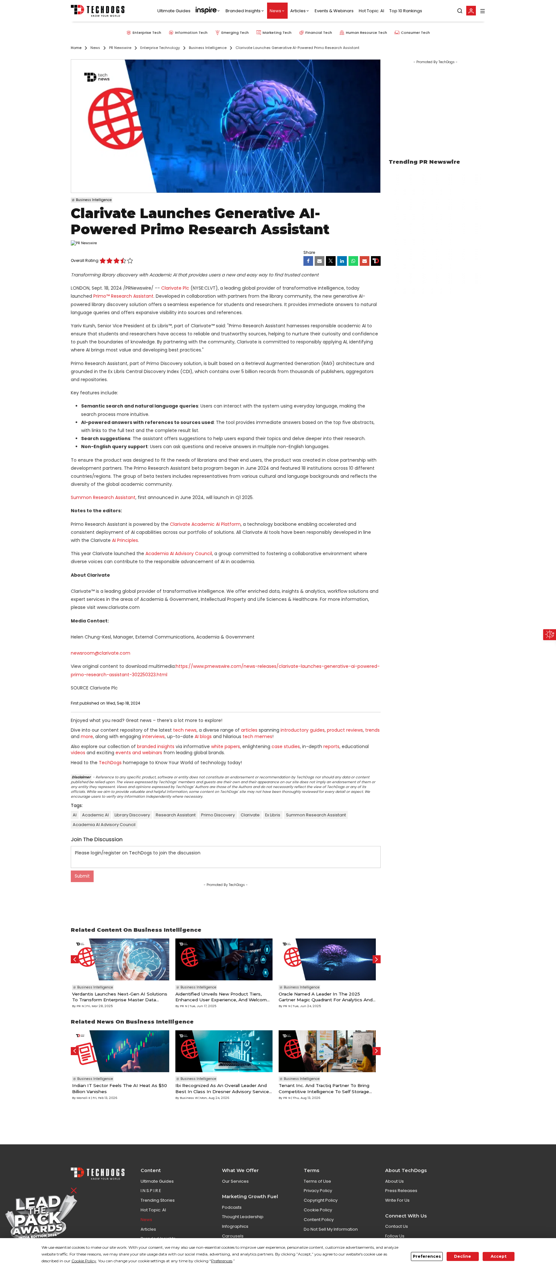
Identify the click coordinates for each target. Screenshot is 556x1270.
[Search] (460, 11)
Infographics (235, 1226)
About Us (394, 1181)
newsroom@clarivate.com (100, 653)
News (275, 11)
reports (331, 746)
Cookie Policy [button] (83, 1260)
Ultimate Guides (173, 11)
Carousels (233, 1236)
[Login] (471, 11)
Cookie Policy (318, 1210)
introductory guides (303, 730)
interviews (153, 736)
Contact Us (396, 1226)
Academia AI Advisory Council (178, 553)
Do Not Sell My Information (331, 1229)
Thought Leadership (243, 1217)
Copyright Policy (321, 1200)
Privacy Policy (318, 1191)
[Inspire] (208, 11)
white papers (225, 746)
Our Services (235, 1181)
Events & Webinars (334, 11)
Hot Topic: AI (371, 11)
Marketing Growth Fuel (250, 1196)
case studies (286, 746)
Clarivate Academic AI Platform (205, 524)
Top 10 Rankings (405, 11)
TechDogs (110, 762)
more (87, 736)
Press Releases (401, 1191)
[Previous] (75, 959)
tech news (185, 730)
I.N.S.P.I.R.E (151, 1191)
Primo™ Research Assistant (123, 296)
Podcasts (232, 1207)
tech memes (257, 736)
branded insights (155, 746)
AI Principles (125, 540)
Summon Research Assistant (103, 497)
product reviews (345, 730)
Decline (462, 1256)
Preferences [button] (221, 1260)
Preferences (427, 1256)
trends (372, 730)
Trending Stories (158, 1200)
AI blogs (203, 736)
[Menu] (483, 11)
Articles (298, 11)
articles (249, 730)
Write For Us (397, 1200)
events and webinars (139, 752)
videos (78, 752)
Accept (498, 1256)
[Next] (377, 959)
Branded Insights (243, 11)
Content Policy (319, 1220)
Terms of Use (317, 1181)
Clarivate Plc (175, 288)
